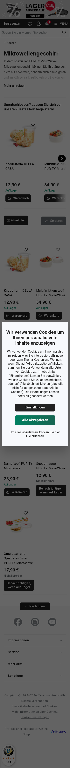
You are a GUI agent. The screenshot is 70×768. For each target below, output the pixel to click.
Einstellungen (35, 407)
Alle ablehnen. (35, 436)
